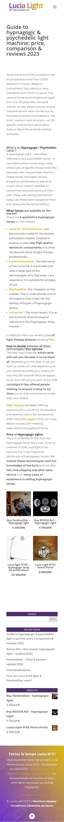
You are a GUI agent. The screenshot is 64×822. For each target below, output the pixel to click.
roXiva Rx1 (16, 312)
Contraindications (18, 670)
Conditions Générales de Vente (32, 805)
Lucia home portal (21, 261)
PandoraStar (17, 289)
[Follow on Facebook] (32, 816)
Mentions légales (44, 801)
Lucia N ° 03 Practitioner (25, 229)
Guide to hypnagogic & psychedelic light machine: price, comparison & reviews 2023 (30, 638)
